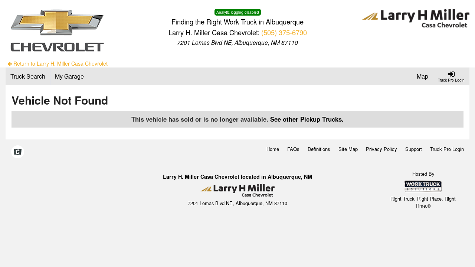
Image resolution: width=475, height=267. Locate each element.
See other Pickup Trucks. (307, 119)
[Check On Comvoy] (17, 152)
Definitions (319, 148)
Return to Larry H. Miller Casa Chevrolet (60, 63)
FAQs (293, 148)
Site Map (348, 148)
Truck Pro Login (447, 148)
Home (272, 148)
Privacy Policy (381, 148)
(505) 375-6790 (284, 32)
